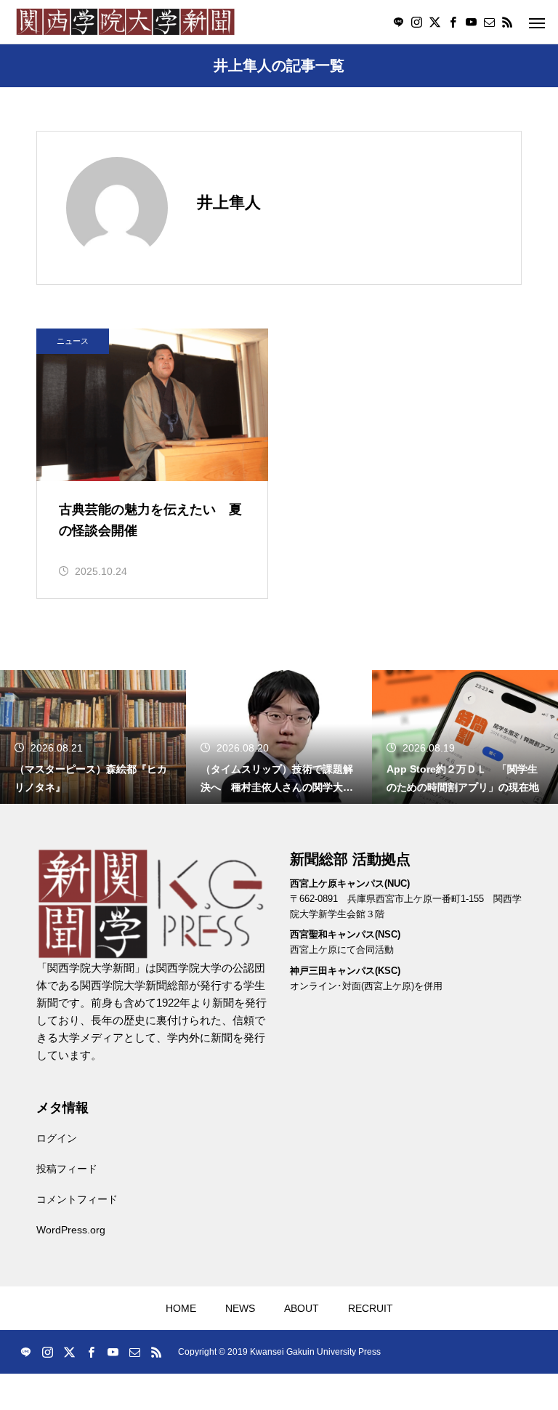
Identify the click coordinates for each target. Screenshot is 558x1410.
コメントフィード (77, 1199)
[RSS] (507, 22)
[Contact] (489, 22)
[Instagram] (416, 22)
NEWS (240, 1308)
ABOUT (301, 1308)
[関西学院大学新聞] (125, 21)
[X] (434, 22)
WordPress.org (70, 1230)
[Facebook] (452, 22)
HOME (181, 1308)
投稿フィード (66, 1169)
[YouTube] (471, 22)
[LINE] (398, 22)
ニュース (73, 341)
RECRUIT (370, 1308)
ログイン (56, 1138)
